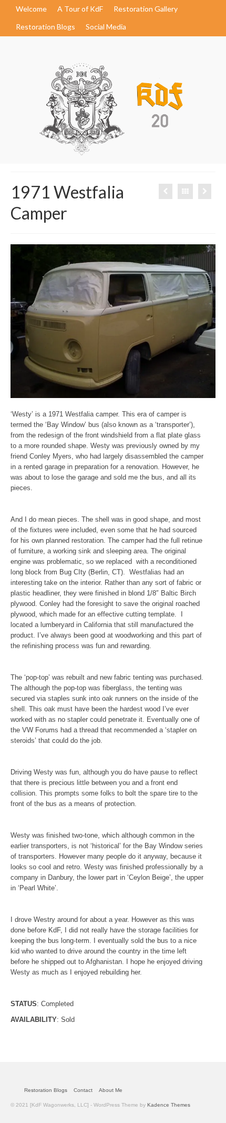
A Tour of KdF (80, 8)
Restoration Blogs (45, 26)
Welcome (31, 8)
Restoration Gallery (146, 8)
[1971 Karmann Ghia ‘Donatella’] (204, 191)
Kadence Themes (168, 1105)
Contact (83, 1090)
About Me (110, 1090)
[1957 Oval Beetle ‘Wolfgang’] (165, 191)
